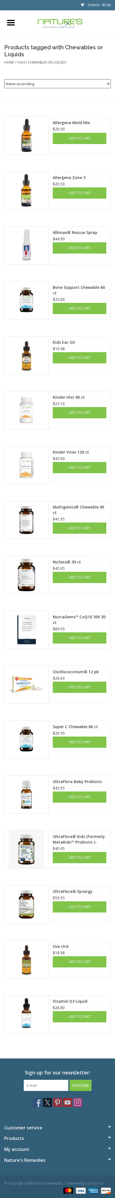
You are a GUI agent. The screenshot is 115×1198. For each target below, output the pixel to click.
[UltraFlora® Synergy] (26, 904)
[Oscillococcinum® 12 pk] (26, 685)
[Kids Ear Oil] (26, 355)
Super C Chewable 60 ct (75, 726)
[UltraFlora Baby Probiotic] (26, 794)
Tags (21, 62)
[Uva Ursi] (26, 959)
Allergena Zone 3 (69, 177)
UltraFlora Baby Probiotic (77, 781)
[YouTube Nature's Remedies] (67, 1102)
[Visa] (80, 1190)
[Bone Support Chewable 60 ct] (26, 300)
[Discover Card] (105, 1190)
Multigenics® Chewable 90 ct (78, 509)
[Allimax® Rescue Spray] (26, 245)
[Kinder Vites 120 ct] (26, 465)
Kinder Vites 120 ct (71, 452)
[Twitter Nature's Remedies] (47, 1102)
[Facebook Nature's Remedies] (37, 1102)
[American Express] (93, 1190)
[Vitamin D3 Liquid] (26, 1014)
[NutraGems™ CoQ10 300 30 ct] (26, 630)
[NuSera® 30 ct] (26, 575)
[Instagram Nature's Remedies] (77, 1102)
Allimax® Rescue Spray (75, 232)
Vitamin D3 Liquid (70, 1001)
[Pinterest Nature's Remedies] (57, 1102)
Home (9, 62)
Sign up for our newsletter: (57, 1073)
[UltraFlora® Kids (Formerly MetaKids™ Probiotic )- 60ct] (26, 849)
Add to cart (80, 138)
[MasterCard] (67, 1190)
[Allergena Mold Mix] (26, 135)
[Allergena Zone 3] (26, 190)
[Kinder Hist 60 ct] (26, 410)
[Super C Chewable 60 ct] (26, 739)
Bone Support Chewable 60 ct (79, 290)
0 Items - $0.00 (99, 5)
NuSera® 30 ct (67, 562)
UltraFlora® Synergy (73, 891)
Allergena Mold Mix (71, 122)
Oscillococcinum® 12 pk (76, 671)
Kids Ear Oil (64, 342)
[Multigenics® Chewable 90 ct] (26, 520)
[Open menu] (11, 22)
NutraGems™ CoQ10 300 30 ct (79, 619)
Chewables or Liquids (47, 62)
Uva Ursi (61, 946)
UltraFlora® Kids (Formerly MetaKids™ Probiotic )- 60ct (79, 839)
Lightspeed (94, 1183)
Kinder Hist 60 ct (69, 397)
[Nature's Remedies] (68, 22)
